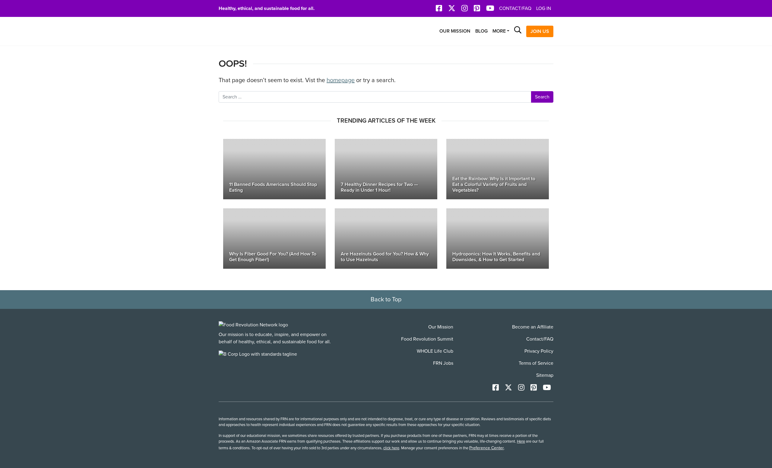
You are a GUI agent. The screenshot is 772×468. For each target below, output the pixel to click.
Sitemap (544, 375)
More (499, 31)
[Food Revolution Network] (253, 325)
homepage (341, 80)
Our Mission (454, 31)
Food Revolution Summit (427, 339)
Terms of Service (536, 363)
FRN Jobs (443, 363)
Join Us (539, 31)
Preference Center (486, 447)
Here (521, 441)
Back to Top (386, 299)
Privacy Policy (538, 351)
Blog (481, 31)
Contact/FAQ (515, 8)
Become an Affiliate (532, 327)
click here (391, 448)
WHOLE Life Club (435, 351)
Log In (543, 8)
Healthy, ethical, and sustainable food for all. (267, 8)
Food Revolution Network (247, 31)
